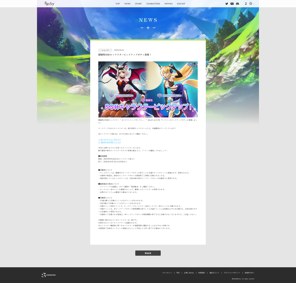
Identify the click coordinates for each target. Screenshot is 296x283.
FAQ (178, 273)
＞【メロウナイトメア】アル (109, 139)
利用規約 (201, 273)
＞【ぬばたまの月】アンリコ (109, 142)
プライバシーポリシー (232, 273)
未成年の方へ (249, 273)
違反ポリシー (214, 273)
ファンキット (167, 273)
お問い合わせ (189, 273)
